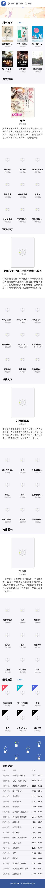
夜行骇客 (16, 848)
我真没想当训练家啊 (20, 869)
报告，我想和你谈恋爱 (20, 781)
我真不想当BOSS (19, 863)
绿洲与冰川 (16, 801)
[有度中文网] (3, 3)
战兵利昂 (16, 832)
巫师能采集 (16, 874)
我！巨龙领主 (17, 791)
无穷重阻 (16, 796)
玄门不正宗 (16, 843)
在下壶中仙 (16, 827)
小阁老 (15, 858)
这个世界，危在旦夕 (20, 812)
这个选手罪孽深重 (19, 817)
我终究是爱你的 (18, 776)
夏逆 (14, 853)
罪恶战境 (16, 807)
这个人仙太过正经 (19, 838)
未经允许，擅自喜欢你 (20, 786)
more (20, 23)
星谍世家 (16, 822)
